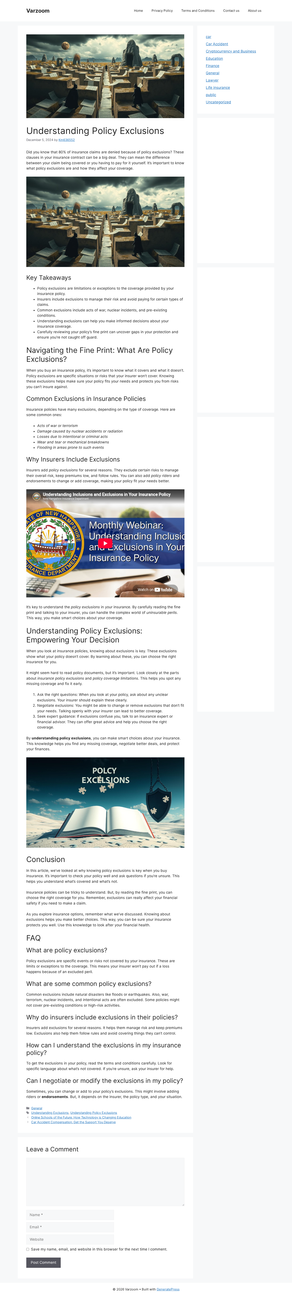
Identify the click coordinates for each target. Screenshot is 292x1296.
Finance (212, 66)
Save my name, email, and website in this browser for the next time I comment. (99, 1249)
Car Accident (217, 44)
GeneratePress (168, 1289)
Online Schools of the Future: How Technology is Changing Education (81, 1117)
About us (254, 11)
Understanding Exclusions (50, 1112)
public (211, 95)
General (36, 1108)
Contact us (231, 11)
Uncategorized (218, 102)
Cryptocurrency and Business (231, 51)
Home (138, 11)
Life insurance (218, 87)
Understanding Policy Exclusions (93, 1112)
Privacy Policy (162, 11)
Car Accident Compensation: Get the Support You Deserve (73, 1122)
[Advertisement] (236, 190)
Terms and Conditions (198, 11)
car (208, 37)
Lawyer (212, 80)
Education (214, 58)
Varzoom (38, 10)
